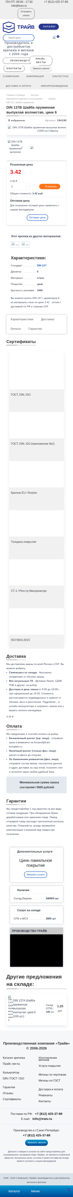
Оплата (15, 328)
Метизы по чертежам (52, 1074)
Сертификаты (12, 1099)
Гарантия (9, 1087)
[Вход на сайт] (10, 16)
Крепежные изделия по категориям (24, 99)
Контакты (45, 1101)
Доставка (47, 319)
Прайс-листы (11, 1063)
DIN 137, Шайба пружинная (20, 102)
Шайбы (52, 99)
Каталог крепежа (14, 1057)
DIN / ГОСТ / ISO (13, 1078)
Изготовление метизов (48, 1058)
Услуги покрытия (50, 1065)
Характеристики (21, 319)
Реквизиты (46, 1095)
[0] (54, 37)
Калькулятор (11, 1072)
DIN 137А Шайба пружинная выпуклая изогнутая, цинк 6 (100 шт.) (24, 1008)
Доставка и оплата (51, 1089)
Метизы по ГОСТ (49, 1080)
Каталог (35, 95)
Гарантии (35, 328)
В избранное (16, 120)
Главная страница (15, 95)
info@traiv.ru (42, 1119)
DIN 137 (41, 265)
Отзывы (8, 1093)
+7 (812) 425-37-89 (48, 1114)
